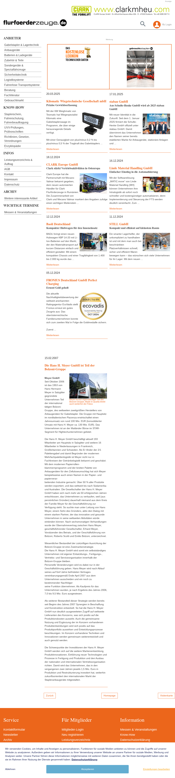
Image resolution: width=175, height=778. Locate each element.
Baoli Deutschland (58, 224)
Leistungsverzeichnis (76, 740)
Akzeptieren (87, 769)
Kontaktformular (14, 729)
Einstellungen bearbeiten (156, 769)
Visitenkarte (166, 695)
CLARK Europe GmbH (62, 164)
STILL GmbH (118, 224)
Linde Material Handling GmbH (130, 168)
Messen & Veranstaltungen (138, 729)
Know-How (127, 734)
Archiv (7, 740)
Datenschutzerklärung (135, 740)
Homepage (110, 695)
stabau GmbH (118, 101)
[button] (75, 10)
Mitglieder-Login (73, 729)
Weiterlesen (52, 149)
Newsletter (10, 734)
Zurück (49, 695)
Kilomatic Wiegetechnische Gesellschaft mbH (76, 101)
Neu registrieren (73, 734)
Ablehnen (10, 769)
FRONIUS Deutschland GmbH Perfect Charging (71, 282)
